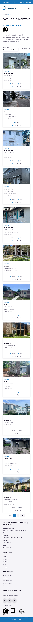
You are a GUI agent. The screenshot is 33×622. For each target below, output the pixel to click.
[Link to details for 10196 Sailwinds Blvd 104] (16, 495)
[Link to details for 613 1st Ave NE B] (16, 379)
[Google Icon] (14, 600)
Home (4, 14)
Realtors (21, 2)
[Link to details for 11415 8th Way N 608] (16, 418)
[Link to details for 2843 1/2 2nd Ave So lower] (16, 148)
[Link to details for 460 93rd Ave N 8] (16, 225)
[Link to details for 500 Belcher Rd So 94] (16, 340)
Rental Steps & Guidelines (12, 25)
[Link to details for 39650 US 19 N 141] (16, 456)
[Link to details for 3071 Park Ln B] (16, 302)
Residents (6, 2)
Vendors (28, 2)
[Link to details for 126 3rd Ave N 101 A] (16, 109)
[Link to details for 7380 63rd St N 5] (16, 71)
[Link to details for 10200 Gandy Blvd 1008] (16, 263)
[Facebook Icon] (5, 600)
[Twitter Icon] (9, 600)
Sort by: (6, 47)
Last (22, 515)
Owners (14, 2)
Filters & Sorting (17, 620)
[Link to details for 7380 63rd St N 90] (16, 186)
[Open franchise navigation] (28, 8)
